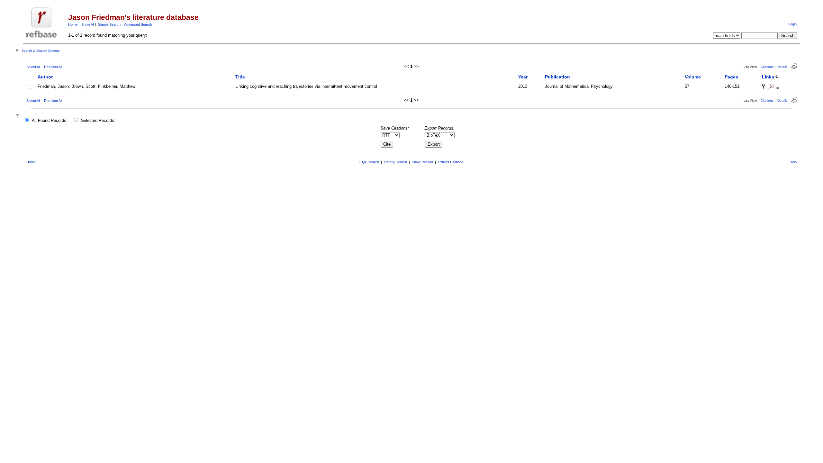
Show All (87, 24)
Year (523, 76)
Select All (33, 67)
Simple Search (109, 24)
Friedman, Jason (53, 86)
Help (793, 162)
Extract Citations (451, 162)
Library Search (395, 162)
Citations (767, 66)
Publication (557, 76)
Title (240, 76)
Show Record (422, 162)
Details (782, 66)
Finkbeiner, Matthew (116, 86)
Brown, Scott (83, 86)
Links (768, 76)
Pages (731, 76)
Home (72, 24)
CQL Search (369, 162)
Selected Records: (98, 120)
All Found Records (49, 120)
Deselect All (53, 67)
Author (45, 76)
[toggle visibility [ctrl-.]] (18, 115)
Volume (693, 76)
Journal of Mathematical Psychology (579, 86)
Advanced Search (138, 24)
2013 (522, 86)
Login (792, 24)
